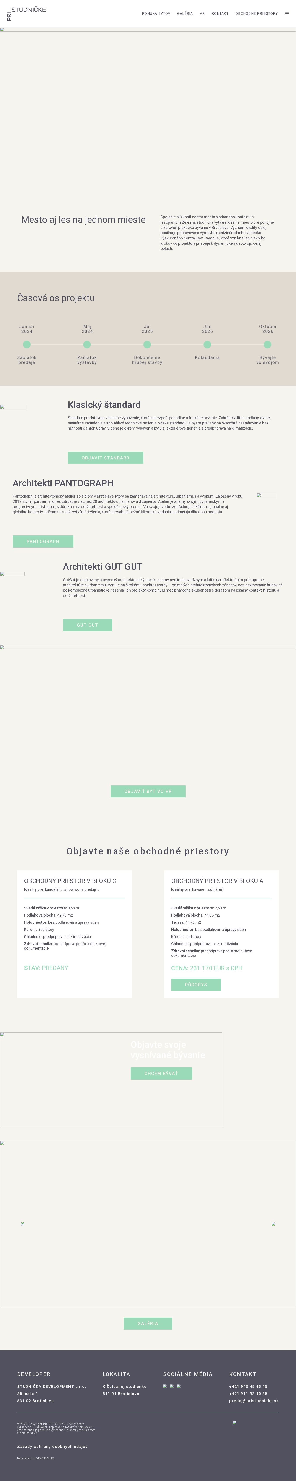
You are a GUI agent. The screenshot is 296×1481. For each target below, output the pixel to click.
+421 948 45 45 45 (248, 1386)
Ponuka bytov (156, 14)
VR (202, 14)
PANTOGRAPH (43, 541)
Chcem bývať (161, 1073)
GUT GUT (87, 625)
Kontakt (220, 14)
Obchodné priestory (257, 14)
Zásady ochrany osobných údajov (52, 1446)
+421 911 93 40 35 (248, 1393)
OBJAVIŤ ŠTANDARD (106, 458)
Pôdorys (196, 984)
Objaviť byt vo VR (148, 791)
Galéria (185, 14)
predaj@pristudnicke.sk (254, 1401)
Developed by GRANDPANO (35, 1458)
